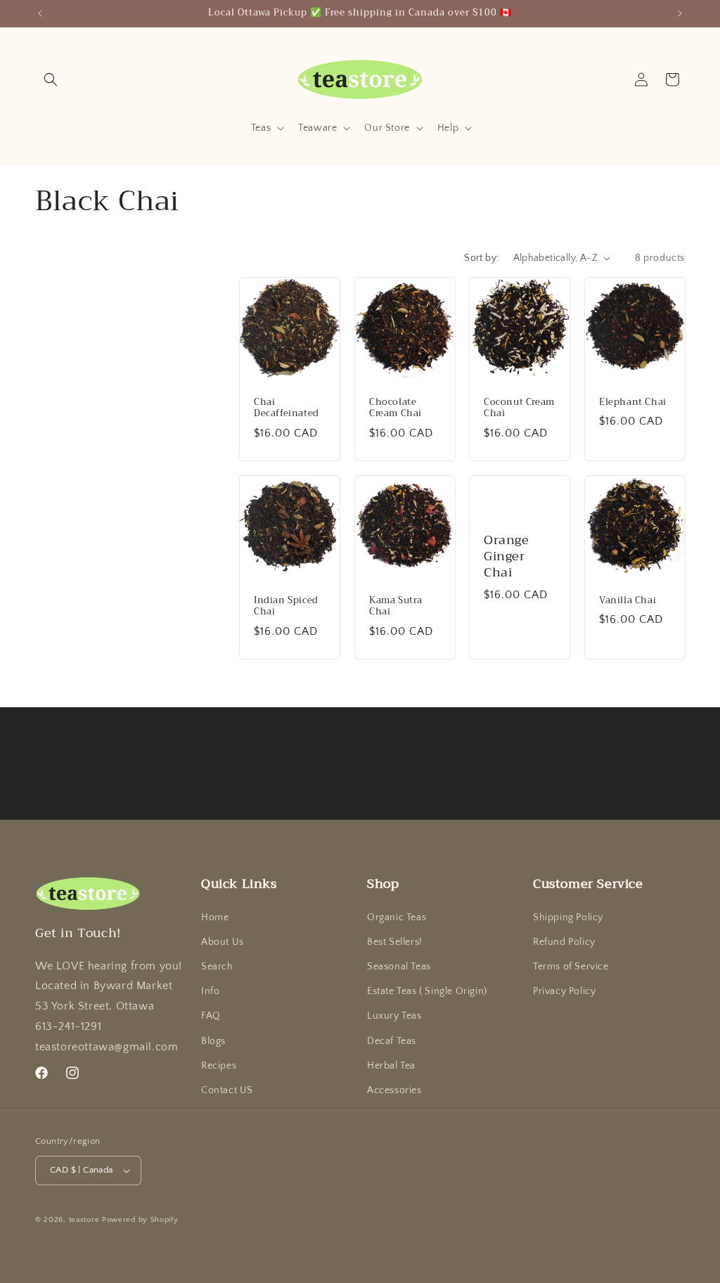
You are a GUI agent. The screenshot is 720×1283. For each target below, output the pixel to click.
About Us (222, 942)
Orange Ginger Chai (506, 556)
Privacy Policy (564, 991)
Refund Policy (564, 942)
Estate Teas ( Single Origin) (427, 991)
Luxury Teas (394, 1015)
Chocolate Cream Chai (395, 408)
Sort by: (481, 258)
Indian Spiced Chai (286, 606)
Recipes (218, 1065)
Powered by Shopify (140, 1220)
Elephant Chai (633, 402)
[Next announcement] (679, 13)
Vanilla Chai (627, 600)
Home (215, 917)
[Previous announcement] (40, 13)
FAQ (211, 1015)
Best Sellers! (395, 942)
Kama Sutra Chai (396, 606)
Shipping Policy (568, 917)
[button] (50, 79)
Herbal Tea (391, 1065)
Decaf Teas (391, 1041)
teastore (84, 1220)
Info (210, 991)
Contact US (227, 1090)
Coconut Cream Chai (519, 408)
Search (217, 966)
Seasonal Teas (399, 966)
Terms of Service (571, 966)
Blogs (213, 1041)
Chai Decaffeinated (286, 408)
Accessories (394, 1090)
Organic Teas (396, 917)
